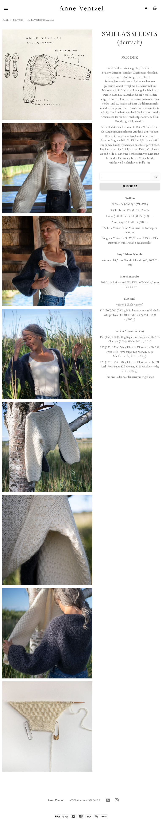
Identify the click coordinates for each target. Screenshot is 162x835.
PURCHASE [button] (129, 186)
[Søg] (144, 8)
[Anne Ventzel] (81, 8)
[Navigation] (5, 8)
